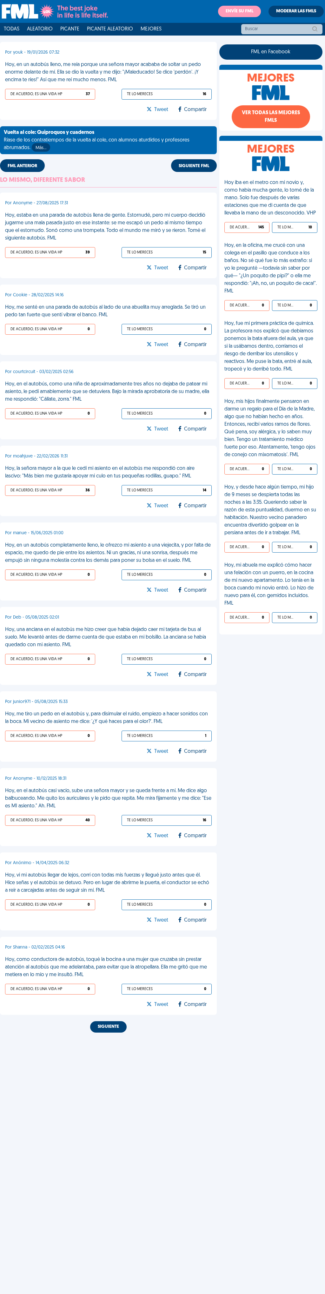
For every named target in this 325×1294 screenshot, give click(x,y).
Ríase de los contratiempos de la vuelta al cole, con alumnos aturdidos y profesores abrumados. (96, 140)
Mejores (151, 29)
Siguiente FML (194, 166)
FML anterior (22, 166)
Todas (11, 29)
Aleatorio (40, 29)
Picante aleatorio (110, 29)
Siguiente (108, 1026)
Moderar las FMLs (296, 11)
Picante (69, 29)
